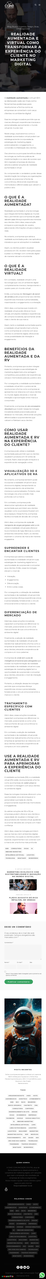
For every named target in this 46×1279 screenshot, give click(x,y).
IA (32, 848)
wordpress (33, 858)
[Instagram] (21, 1267)
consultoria (16, 848)
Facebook (10, 1118)
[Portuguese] (9, 1276)
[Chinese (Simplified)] (5, 1276)
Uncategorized (23, 29)
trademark (14, 1144)
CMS (36, 1105)
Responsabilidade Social (23, 1186)
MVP (26, 1134)
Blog (9, 27)
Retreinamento (23, 1083)
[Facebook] (18, 1267)
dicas (26, 848)
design (34, 1112)
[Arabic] (3, 1276)
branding (32, 1102)
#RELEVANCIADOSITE (16, 1095)
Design (30, 27)
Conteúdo (29, 1108)
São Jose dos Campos (17, 1141)
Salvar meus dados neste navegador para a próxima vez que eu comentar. (24, 974)
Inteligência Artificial (15, 855)
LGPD (34, 1124)
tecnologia (10, 858)
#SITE (35, 1095)
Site (31, 962)
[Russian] (11, 1276)
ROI (24, 1137)
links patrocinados (18, 1128)
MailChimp (23, 1131)
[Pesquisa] (35, 4)
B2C (17, 1102)
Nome (6, 962)
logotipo (30, 855)
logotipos (12, 1131)
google (20, 1118)
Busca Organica (19, 27)
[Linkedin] (24, 1267)
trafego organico (29, 1144)
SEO (37, 1137)
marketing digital (15, 1134)
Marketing (34, 1131)
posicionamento (14, 1137)
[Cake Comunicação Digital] (9, 5)
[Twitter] (28, 1267)
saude (30, 1137)
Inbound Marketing (13, 852)
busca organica (14, 1105)
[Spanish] (13, 1276)
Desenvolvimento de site (19, 1112)
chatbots (28, 1105)
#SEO (29, 1095)
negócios (34, 1134)
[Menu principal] (40, 4)
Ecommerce (21, 1115)
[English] (7, 1276)
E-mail (19, 962)
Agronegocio (11, 1099)
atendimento (35, 1099)
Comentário (8, 942)
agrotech (23, 1099)
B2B (7, 848)
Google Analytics (32, 1118)
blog (23, 1102)
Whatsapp (22, 858)
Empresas (32, 1115)
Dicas (36, 27)
